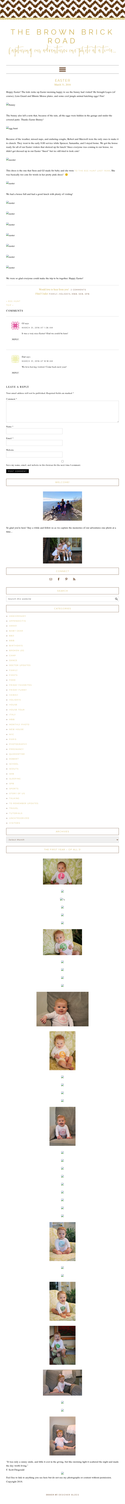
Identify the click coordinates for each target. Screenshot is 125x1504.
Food (12, 680)
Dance (13, 660)
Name (9, 426)
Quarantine (17, 754)
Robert (14, 759)
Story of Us (17, 793)
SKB (81, 294)
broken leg (16, 650)
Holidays (64, 294)
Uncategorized (19, 818)
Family (53, 294)
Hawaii (13, 695)
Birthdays (16, 645)
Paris (12, 739)
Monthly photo (19, 724)
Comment (11, 398)
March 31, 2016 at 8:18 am (37, 361)
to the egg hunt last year (92, 171)
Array (13, 626)
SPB (87, 294)
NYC (11, 734)
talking (14, 798)
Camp (12, 655)
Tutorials (15, 813)
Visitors (14, 823)
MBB (74, 294)
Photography (18, 744)
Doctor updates (20, 665)
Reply (15, 339)
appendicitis (17, 621)
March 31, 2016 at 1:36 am (37, 328)
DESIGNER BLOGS (69, 1495)
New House (16, 729)
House (13, 705)
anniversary (17, 616)
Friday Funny (18, 690)
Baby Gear (16, 631)
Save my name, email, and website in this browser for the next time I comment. (43, 465)
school (14, 764)
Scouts (14, 769)
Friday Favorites (20, 685)
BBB (12, 640)
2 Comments (78, 290)
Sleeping (15, 779)
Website (10, 449)
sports (14, 788)
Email (10, 438)
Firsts (13, 675)
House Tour (17, 710)
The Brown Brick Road (63, 36)
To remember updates (23, 803)
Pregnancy (16, 749)
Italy (12, 714)
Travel (13, 808)
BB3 (11, 636)
